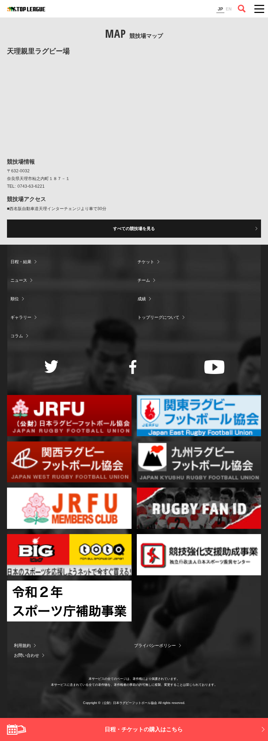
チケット (145, 261)
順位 (14, 298)
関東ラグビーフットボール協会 (199, 415)
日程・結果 (20, 261)
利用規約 (22, 645)
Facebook (132, 367)
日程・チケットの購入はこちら (144, 729)
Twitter (51, 366)
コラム (16, 335)
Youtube (214, 367)
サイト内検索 (242, 8)
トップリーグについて (158, 317)
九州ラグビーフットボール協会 (199, 462)
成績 (141, 298)
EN (229, 9)
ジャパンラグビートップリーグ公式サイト (26, 9)
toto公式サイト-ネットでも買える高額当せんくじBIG (69, 554)
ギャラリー (20, 317)
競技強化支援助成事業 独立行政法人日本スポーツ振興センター (199, 554)
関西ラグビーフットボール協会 (69, 462)
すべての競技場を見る (134, 228)
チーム (143, 280)
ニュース (18, 280)
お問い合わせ (26, 655)
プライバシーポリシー (155, 645)
